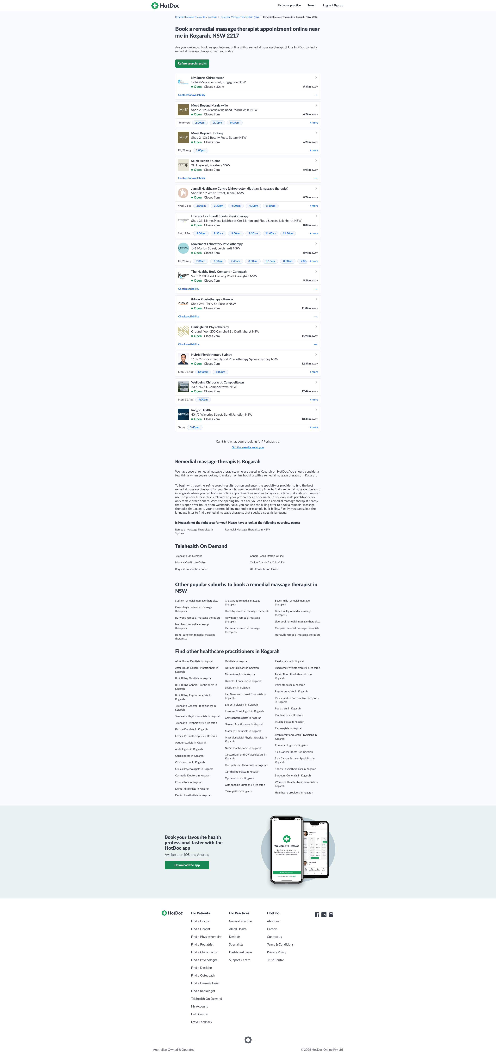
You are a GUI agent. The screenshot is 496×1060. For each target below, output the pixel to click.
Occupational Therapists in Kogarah (246, 765)
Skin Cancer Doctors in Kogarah (294, 752)
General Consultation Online (267, 556)
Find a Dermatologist (205, 983)
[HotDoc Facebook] (316, 914)
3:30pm (218, 206)
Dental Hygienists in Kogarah (192, 788)
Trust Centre (275, 960)
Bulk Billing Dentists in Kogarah (193, 678)
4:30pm (253, 206)
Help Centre (199, 1014)
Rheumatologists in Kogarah (291, 745)
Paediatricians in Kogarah (290, 661)
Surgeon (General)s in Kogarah (293, 775)
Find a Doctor (200, 921)
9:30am (253, 233)
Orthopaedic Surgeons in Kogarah (245, 785)
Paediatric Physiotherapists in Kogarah (297, 668)
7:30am (218, 261)
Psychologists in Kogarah (289, 721)
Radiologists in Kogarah (288, 728)
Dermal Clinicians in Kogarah (242, 668)
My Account (199, 1006)
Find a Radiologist (203, 991)
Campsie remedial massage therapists (297, 628)
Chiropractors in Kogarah (190, 762)
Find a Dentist (200, 929)
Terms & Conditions (280, 944)
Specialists (236, 944)
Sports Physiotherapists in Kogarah (295, 769)
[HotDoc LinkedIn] (323, 914)
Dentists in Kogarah (236, 661)
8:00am (201, 233)
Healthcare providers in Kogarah (294, 792)
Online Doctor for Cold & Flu (267, 562)
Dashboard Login (240, 952)
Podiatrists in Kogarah (288, 708)
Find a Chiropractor (204, 952)
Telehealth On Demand (188, 556)
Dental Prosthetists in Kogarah (193, 795)
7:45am (235, 261)
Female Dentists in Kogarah (191, 729)
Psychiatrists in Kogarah (289, 715)
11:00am (270, 233)
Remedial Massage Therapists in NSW (240, 17)
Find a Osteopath (203, 975)
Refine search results (192, 63)
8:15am (270, 261)
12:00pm (203, 372)
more (314, 122)
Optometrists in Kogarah (239, 778)
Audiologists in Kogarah (189, 749)
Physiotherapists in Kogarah (291, 691)
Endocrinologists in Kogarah (241, 704)
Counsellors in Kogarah (188, 782)
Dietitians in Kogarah (237, 687)
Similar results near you (248, 447)
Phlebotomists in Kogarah (290, 685)
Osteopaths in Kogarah (238, 791)
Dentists (234, 936)
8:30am (218, 233)
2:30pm (217, 122)
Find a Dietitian (201, 967)
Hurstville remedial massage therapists (297, 635)
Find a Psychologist (204, 960)
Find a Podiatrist (202, 944)
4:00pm (236, 206)
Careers (272, 929)
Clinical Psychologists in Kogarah (194, 769)
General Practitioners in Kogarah (244, 724)
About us (273, 921)
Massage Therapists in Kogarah (243, 731)
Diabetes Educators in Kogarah (243, 681)
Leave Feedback (201, 1022)
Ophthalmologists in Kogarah (242, 771)
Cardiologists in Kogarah (189, 756)
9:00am (235, 233)
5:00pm (234, 122)
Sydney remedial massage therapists (196, 600)
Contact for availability (191, 95)
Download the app (187, 865)
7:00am (200, 261)
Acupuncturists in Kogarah (191, 742)
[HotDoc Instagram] (330, 914)
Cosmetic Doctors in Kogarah (192, 775)
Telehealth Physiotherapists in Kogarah (197, 716)
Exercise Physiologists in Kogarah (244, 711)
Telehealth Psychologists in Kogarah (196, 723)
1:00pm (200, 150)
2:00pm (200, 122)
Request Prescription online (191, 569)
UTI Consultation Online (264, 569)
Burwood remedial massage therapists (197, 617)
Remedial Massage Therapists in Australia (196, 17)
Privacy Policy (276, 952)
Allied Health (238, 929)
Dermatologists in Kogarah (240, 674)
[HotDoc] (165, 5)
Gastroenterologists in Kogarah (243, 718)
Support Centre (239, 960)
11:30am (288, 233)
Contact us (274, 936)
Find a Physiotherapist (206, 936)
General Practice (240, 921)
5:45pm (194, 427)
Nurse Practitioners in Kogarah (243, 748)
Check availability (188, 289)
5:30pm (271, 206)
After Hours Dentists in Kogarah (194, 661)
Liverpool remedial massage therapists (297, 621)
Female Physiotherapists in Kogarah (196, 736)
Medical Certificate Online (190, 562)
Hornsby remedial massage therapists (247, 611)
